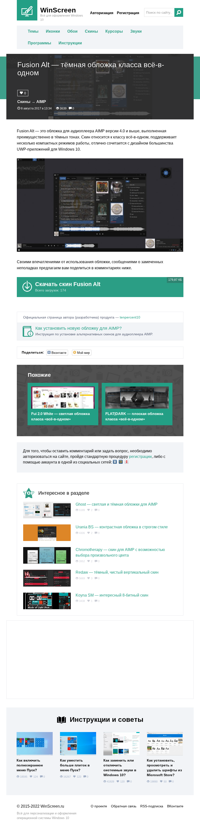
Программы (39, 43)
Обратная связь (123, 806)
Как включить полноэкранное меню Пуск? (30, 765)
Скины (91, 31)
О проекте (99, 806)
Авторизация (101, 13)
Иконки (53, 31)
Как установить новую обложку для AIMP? (78, 328)
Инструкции (70, 43)
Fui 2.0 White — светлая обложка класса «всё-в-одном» (60, 416)
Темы (33, 31)
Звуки (136, 31)
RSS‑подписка (151, 806)
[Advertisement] (100, 660)
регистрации (140, 456)
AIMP (41, 102)
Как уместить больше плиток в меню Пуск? (75, 765)
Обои (72, 31)
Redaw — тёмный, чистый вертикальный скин (117, 572)
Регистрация (128, 13)
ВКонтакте (175, 806)
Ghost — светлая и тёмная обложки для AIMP (117, 504)
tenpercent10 (130, 317)
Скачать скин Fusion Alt (67, 284)
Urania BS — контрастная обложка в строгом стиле (122, 527)
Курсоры (114, 31)
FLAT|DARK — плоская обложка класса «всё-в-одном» (134, 416)
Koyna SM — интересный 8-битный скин (112, 595)
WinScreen (58, 10)
